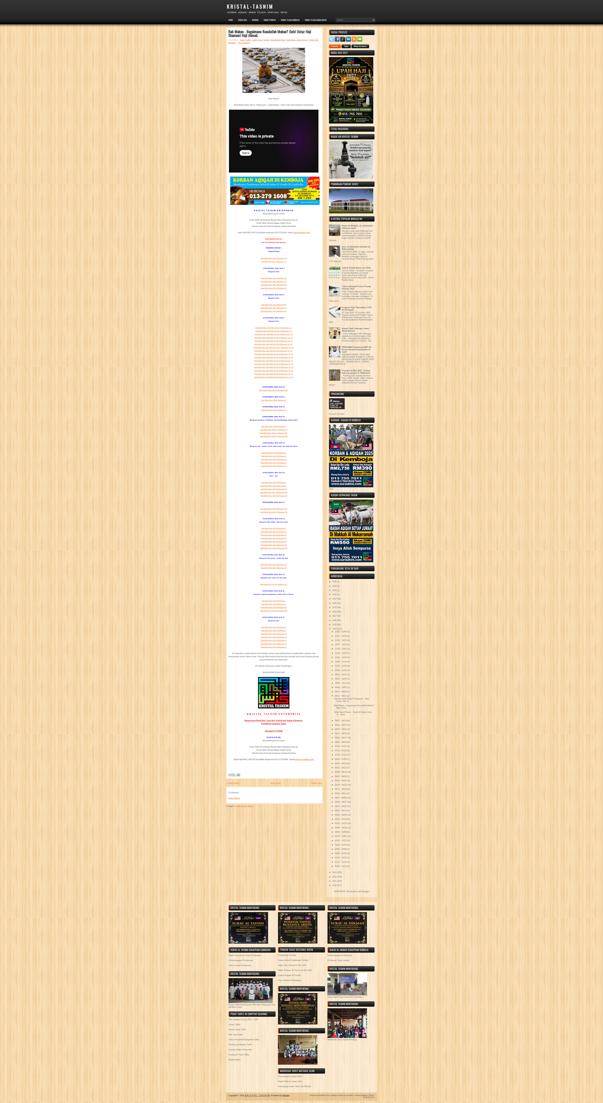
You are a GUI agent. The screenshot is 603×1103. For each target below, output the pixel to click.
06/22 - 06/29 (341, 763)
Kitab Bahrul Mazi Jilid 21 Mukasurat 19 (274, 637)
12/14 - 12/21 (341, 640)
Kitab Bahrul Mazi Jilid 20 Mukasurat (273, 601)
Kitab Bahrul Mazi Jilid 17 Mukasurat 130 (273, 509)
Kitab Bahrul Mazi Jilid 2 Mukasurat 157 (274, 281)
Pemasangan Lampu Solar (290, 1076)
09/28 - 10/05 (341, 687)
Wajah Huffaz (234, 1060)
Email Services (369, 1097)
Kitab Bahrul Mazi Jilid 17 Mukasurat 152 (273, 512)
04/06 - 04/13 (341, 810)
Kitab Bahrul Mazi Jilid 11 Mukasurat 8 (273, 400)
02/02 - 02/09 (341, 849)
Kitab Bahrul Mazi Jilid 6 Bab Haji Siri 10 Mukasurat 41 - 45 (273, 357)
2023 (334, 590)
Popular (334, 46)
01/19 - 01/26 (341, 857)
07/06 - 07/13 (341, 755)
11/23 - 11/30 (341, 653)
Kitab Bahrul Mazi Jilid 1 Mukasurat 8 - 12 (274, 261)
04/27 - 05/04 (341, 798)
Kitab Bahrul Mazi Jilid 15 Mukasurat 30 (273, 486)
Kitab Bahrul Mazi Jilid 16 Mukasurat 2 (273, 528)
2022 (334, 594)
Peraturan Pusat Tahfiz (238, 1054)
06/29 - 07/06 (341, 759)
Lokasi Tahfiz (234, 1024)
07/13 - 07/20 (341, 750)
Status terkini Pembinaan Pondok (293, 960)
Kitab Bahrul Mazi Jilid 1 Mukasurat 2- (273, 258)
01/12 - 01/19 (341, 862)
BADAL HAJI (242, 20)
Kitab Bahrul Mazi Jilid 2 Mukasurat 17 (273, 288)
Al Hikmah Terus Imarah (338, 960)
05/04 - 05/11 (341, 793)
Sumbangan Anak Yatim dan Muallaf (294, 1086)
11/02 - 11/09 (341, 666)
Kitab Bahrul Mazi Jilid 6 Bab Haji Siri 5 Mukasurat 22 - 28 (273, 341)
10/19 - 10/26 (341, 674)
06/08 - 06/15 (341, 772)
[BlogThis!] (232, 774)
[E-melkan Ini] (229, 774)
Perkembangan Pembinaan (240, 960)
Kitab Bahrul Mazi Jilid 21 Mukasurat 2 (273, 627)
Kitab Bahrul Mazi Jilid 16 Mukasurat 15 (274, 535)
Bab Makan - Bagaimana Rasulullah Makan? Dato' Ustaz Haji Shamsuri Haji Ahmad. (269, 33)
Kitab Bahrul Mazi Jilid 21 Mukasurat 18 (274, 634)
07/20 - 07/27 (341, 746)
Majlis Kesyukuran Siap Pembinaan (244, 955)
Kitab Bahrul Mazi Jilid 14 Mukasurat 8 (273, 456)
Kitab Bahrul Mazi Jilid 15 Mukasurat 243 (273, 496)
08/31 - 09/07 (341, 725)
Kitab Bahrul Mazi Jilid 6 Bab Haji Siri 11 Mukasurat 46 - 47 (273, 361)
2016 (334, 620)
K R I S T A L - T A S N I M (249, 6)
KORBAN (255, 20)
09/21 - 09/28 (341, 691)
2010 (334, 885)
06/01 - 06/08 (341, 776)
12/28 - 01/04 (341, 631)
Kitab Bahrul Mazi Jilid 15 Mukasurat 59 (274, 489)
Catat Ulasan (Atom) (244, 806)
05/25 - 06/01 (341, 780)
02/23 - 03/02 (341, 836)
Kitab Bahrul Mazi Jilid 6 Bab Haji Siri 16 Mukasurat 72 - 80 (273, 377)
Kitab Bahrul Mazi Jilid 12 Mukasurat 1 (273, 410)
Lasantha (349, 1095)
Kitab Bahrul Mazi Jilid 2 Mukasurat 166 (274, 285)
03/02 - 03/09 (341, 832)
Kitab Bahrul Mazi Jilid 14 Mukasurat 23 (274, 466)
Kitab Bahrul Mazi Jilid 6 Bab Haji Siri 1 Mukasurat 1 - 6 (273, 328)
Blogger (365, 891)
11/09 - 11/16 (341, 661)
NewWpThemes (324, 1095)
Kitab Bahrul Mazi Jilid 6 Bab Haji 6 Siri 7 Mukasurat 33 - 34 (274, 347)
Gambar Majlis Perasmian (240, 1049)
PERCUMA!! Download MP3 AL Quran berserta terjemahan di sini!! (357, 349)
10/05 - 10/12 (341, 683)
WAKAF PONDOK (270, 20)
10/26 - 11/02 (341, 670)
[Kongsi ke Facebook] (238, 774)
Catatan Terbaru (233, 783)
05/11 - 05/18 (341, 789)
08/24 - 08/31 (341, 729)
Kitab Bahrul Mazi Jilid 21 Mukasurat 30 (274, 647)
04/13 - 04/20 (341, 806)
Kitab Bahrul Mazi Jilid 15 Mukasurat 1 (273, 482)
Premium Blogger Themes (365, 1095)
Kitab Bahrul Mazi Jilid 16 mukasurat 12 (274, 532)
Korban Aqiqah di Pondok (289, 975)
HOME (230, 20)
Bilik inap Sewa (235, 1034)
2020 (334, 603)
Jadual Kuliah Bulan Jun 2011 (356, 268)
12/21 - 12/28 (341, 636)
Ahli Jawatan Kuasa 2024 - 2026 (243, 1019)
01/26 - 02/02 (341, 853)
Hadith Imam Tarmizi (260, 40)
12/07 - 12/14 (341, 644)
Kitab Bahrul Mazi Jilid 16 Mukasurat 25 (274, 541)
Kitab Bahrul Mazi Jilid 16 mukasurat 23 (274, 538)
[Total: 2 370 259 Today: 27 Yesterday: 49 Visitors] (337, 411)
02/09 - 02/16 (341, 845)
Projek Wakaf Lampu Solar (290, 1081)
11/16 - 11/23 (341, 657)
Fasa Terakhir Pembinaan (289, 980)
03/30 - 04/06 (341, 815)
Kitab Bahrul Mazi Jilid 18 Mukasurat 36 (274, 564)
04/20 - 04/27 (341, 802)
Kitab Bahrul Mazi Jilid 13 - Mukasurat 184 (273, 433)
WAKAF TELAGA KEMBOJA (290, 20)
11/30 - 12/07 (341, 649)
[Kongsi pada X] (235, 774)
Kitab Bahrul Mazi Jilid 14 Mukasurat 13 (274, 459)
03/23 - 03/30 (341, 819)
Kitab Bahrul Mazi (277, 40)
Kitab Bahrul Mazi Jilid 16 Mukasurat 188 (273, 548)
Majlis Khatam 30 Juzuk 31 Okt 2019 (295, 970)
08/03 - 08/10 (341, 742)
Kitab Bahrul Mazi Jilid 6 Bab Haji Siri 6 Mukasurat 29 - (273, 344)
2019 (334, 607)
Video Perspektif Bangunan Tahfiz (243, 1039)
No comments (244, 43)
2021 (334, 599)
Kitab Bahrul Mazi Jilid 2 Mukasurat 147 (274, 278)
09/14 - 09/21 (341, 696)
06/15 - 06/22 (341, 768)
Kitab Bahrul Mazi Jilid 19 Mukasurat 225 (273, 584)
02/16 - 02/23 (341, 840)
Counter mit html (336, 414)
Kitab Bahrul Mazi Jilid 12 (297, 40)
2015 (334, 624)
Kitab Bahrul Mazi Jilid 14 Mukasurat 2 (273, 453)
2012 (334, 877)
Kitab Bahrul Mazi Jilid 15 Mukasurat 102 (273, 492)
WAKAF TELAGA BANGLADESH (315, 20)
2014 (334, 629)
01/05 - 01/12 (341, 866)
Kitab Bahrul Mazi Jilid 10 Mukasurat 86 (273, 390)
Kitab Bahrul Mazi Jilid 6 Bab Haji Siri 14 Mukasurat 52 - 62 (273, 370)
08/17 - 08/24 (341, 733)
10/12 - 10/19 (341, 679)
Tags (346, 46)
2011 (334, 881)
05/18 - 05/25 (341, 785)
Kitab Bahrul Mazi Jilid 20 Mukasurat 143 (273, 611)
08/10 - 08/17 (341, 738)
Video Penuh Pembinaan (239, 965)
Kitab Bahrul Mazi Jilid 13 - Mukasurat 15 (273, 430)
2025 (334, 581)
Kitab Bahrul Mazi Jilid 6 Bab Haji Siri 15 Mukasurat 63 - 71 (273, 374)
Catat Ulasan (234, 798)
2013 (334, 872)
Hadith (248, 40)
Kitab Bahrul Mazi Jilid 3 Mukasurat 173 (274, 308)
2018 (334, 612)
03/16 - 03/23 (341, 823)
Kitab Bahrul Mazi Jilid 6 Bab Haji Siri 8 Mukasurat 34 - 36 (273, 351)
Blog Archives (360, 46)
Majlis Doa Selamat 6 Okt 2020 (292, 965)
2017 (334, 616)
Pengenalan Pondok (287, 955)
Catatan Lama (316, 783)
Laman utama (275, 783)
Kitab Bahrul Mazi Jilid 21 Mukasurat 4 (273, 630)
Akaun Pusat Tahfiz (237, 1029)
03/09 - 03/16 (341, 828)
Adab (242, 40)
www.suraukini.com (301, 232)
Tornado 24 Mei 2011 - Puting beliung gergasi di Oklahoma (356, 371)
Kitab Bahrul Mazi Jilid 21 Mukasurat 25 (274, 644)
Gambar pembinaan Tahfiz (240, 1044)
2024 (334, 586)
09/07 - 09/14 (341, 720)
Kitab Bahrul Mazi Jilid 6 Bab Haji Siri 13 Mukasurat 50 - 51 (273, 367)
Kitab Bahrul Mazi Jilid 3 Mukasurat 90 (273, 304)
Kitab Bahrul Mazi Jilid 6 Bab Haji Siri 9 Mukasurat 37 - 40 (274, 354)
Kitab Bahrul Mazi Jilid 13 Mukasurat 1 (273, 426)
